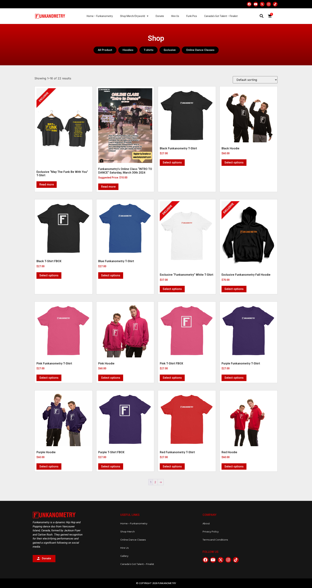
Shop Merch (127, 531)
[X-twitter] (262, 4)
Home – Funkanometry (100, 16)
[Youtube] (255, 4)
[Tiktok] (275, 4)
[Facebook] (249, 4)
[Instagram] (268, 4)
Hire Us (175, 16)
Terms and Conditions (215, 539)
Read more (46, 184)
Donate (160, 16)
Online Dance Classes (133, 539)
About (206, 523)
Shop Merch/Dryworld (132, 16)
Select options (172, 162)
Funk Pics (191, 16)
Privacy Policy (211, 531)
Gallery (124, 555)
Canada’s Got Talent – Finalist (221, 16)
